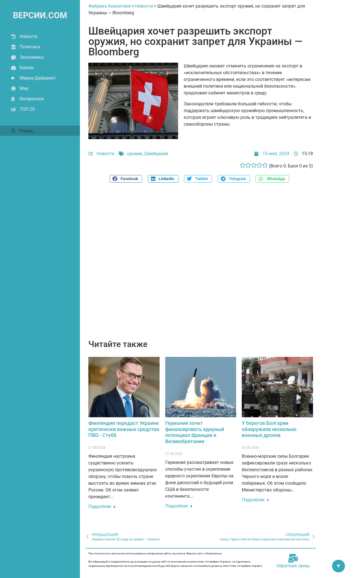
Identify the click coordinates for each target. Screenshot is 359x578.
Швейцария (156, 153)
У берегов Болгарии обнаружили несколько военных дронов (269, 429)
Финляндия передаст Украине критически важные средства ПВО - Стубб (123, 429)
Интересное (32, 98)
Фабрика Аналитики (109, 6)
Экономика (32, 57)
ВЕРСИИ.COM (40, 15)
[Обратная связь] (293, 558)
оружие (134, 153)
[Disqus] (200, 264)
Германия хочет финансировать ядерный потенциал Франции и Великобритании (194, 432)
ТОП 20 (27, 109)
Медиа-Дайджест (38, 78)
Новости (28, 36)
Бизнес (27, 67)
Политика (30, 46)
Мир (24, 88)
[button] (126, 179)
